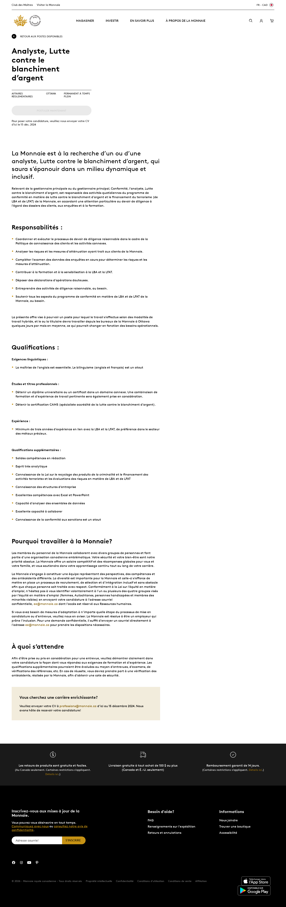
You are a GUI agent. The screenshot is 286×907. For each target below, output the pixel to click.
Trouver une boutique (235, 826)
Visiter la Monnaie (48, 4)
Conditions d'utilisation (150, 881)
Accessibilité (228, 833)
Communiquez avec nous (30, 826)
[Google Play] (254, 890)
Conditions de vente (179, 881)
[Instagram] (21, 863)
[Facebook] (14, 863)
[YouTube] (29, 863)
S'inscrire (73, 840)
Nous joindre (228, 820)
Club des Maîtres (22, 4)
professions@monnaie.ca (78, 706)
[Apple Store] (255, 881)
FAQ (151, 820)
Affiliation (201, 881)
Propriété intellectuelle (99, 881)
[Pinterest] (37, 863)
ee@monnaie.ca (46, 604)
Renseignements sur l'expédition (171, 826)
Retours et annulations (164, 833)
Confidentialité (124, 881)
